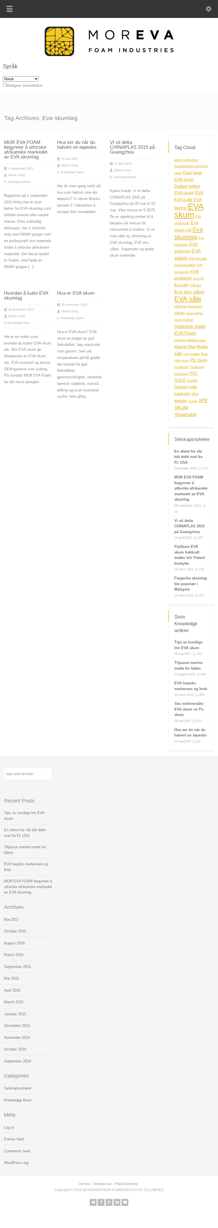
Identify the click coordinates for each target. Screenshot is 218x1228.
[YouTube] (124, 1202)
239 (201, 569)
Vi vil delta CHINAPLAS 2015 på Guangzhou (132, 147)
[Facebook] (101, 1202)
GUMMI (192, 380)
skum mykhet (183, 319)
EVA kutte (183, 199)
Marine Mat (184, 346)
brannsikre (195, 306)
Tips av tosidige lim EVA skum (24, 816)
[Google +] (109, 1202)
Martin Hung (16, 175)
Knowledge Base (71, 172)
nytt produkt (191, 354)
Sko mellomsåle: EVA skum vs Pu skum (189, 709)
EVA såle (187, 299)
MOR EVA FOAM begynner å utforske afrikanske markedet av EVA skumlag (25, 150)
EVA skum (189, 210)
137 (200, 537)
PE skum (198, 360)
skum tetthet (194, 313)
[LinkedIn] (117, 1202)
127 (201, 595)
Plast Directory (126, 1184)
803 (203, 674)
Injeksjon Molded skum (190, 340)
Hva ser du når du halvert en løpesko (76, 145)
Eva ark (181, 285)
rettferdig (180, 306)
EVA (199, 193)
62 (198, 741)
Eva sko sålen (189, 292)
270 (204, 468)
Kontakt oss (103, 1184)
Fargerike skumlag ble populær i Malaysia (190, 583)
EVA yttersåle (198, 258)
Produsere (181, 367)
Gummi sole (185, 387)
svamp (192, 401)
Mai (11, 919)
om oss (84, 1184)
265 (201, 694)
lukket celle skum (186, 160)
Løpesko (182, 393)
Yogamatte (185, 414)
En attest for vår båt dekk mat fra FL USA (188, 457)
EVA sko (195, 285)
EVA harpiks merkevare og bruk (26, 867)
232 (199, 653)
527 (199, 721)
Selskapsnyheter (19, 181)
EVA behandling (184, 265)
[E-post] (93, 1202)
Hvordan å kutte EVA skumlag (26, 295)
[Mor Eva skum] (109, 55)
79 (176, 512)
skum (179, 313)
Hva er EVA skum (76, 293)
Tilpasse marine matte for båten (25, 850)
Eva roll (198, 278)
